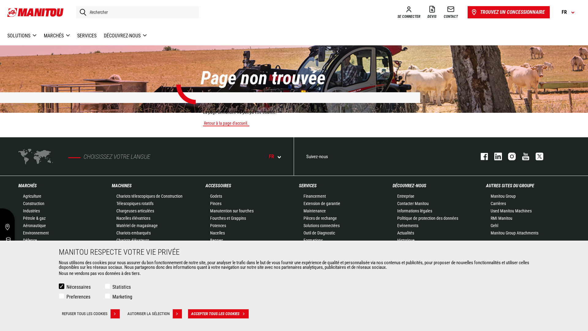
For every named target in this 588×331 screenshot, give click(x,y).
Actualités (405, 232)
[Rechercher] (81, 12)
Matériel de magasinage (137, 225)
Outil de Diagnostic (319, 232)
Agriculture (32, 196)
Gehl (494, 225)
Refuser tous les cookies (84, 313)
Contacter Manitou (413, 203)
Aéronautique (34, 225)
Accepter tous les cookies (215, 313)
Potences (218, 225)
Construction (33, 203)
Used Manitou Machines (511, 210)
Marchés (27, 185)
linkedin (495, 156)
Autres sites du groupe (510, 185)
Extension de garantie (321, 203)
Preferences (78, 297)
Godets (216, 196)
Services (308, 185)
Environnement (36, 232)
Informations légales (414, 210)
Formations (313, 240)
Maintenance (314, 210)
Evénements (407, 225)
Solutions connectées (321, 225)
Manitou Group (503, 196)
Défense (30, 240)
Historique (406, 240)
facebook (481, 156)
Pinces (215, 203)
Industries (31, 210)
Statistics (121, 287)
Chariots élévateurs (132, 240)
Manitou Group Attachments (514, 232)
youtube (523, 156)
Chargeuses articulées (135, 210)
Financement (314, 196)
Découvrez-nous (409, 185)
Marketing (122, 297)
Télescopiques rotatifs (134, 203)
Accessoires (218, 185)
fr (271, 156)
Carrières (498, 203)
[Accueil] (35, 12)
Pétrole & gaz (34, 218)
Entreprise (405, 196)
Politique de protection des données (427, 218)
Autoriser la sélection (148, 313)
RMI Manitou (501, 218)
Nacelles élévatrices (133, 218)
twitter (536, 156)
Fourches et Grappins (228, 218)
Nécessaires (78, 287)
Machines (122, 185)
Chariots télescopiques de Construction (149, 196)
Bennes (216, 240)
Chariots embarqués (133, 232)
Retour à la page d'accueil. (226, 123)
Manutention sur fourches (232, 210)
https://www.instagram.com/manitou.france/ (509, 156)
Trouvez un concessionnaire (512, 12)
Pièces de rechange (320, 218)
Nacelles (217, 232)
